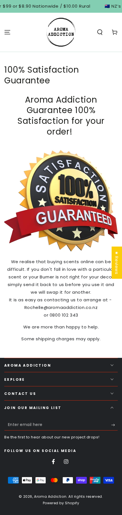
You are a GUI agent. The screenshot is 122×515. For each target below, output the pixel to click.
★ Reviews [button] (117, 262)
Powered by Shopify (61, 503)
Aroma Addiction (50, 496)
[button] (99, 32)
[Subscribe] (114, 425)
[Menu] (7, 32)
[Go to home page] (61, 32)
